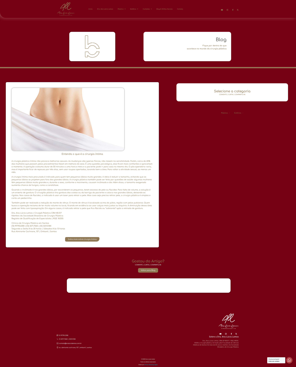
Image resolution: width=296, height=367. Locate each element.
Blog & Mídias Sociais (164, 9)
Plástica (120, 9)
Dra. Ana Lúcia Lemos (105, 9)
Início (90, 9)
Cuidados (146, 9)
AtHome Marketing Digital (151, 364)
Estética (133, 9)
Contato (180, 9)
